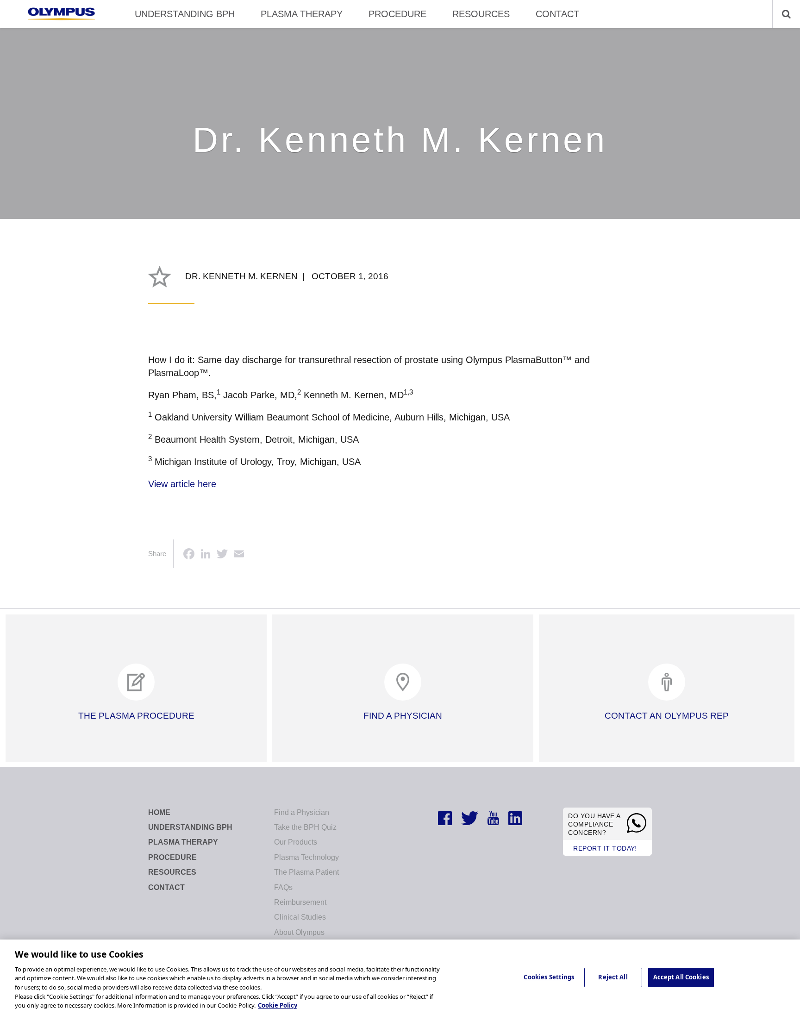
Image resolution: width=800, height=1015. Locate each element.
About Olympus (299, 932)
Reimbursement (300, 902)
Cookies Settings (549, 977)
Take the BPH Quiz (305, 827)
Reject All (612, 977)
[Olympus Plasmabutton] (61, 13)
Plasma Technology (306, 857)
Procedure (397, 14)
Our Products (295, 842)
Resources (481, 14)
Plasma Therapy (302, 14)
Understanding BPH (185, 14)
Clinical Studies (300, 917)
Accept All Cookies (681, 977)
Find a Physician (301, 812)
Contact (557, 14)
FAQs (283, 887)
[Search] (781, 14)
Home (159, 812)
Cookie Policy (277, 1005)
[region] (400, 977)
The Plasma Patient (306, 872)
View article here (182, 484)
